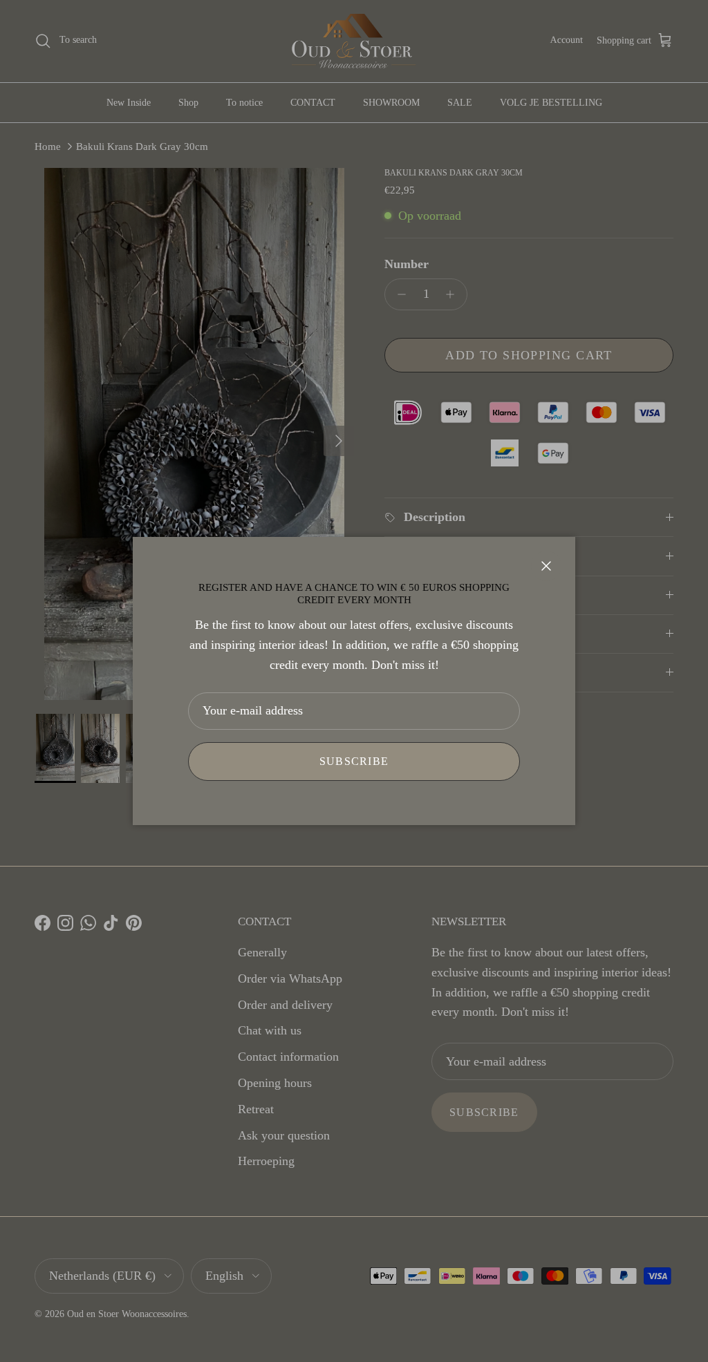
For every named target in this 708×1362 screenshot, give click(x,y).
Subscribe (354, 761)
